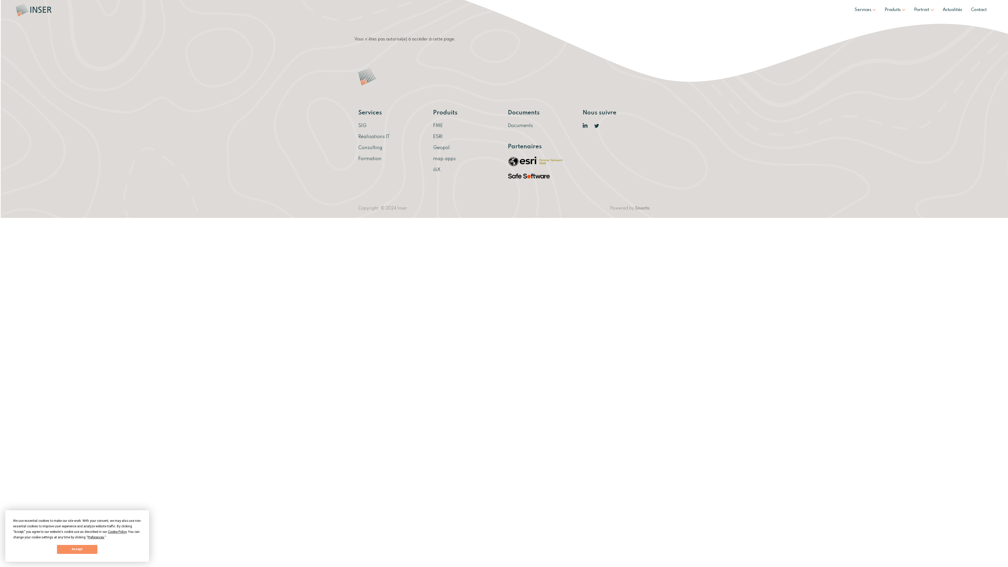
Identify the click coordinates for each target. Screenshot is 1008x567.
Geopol (441, 147)
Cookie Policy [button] (117, 532)
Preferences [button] (96, 537)
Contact (979, 10)
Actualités (952, 10)
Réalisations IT (374, 136)
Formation (369, 158)
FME (438, 125)
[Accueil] (35, 9)
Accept (77, 549)
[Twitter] (597, 125)
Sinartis (642, 208)
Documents (520, 125)
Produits (893, 10)
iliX (436, 169)
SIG (362, 125)
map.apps (444, 158)
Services (863, 10)
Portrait (922, 10)
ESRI (438, 136)
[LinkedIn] (585, 125)
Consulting (370, 147)
